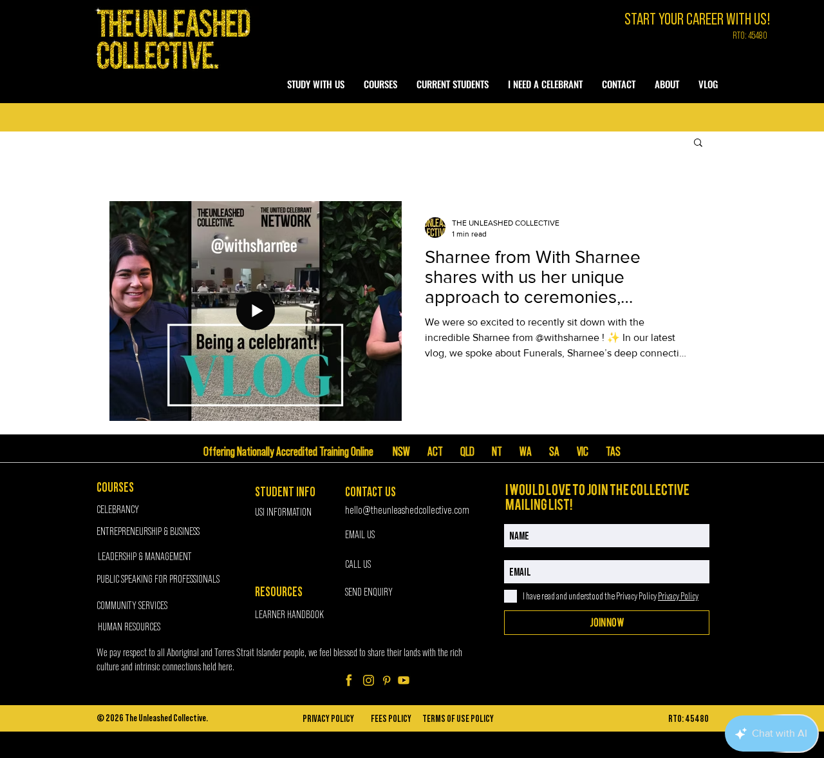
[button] (315, 84)
